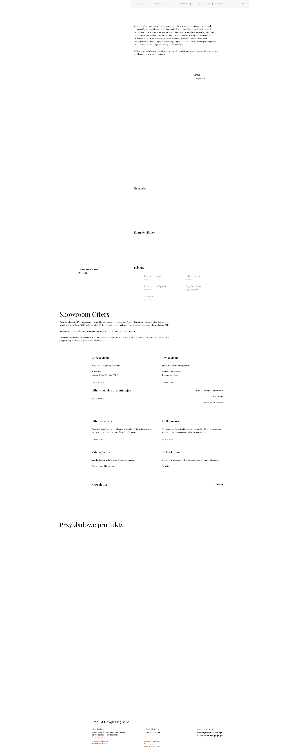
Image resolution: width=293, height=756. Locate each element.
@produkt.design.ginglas (211, 736)
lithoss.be (82, 273)
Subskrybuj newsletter (99, 743)
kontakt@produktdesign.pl (209, 733)
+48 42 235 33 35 (152, 733)
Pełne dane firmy (98, 737)
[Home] (71, 13)
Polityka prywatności (152, 746)
